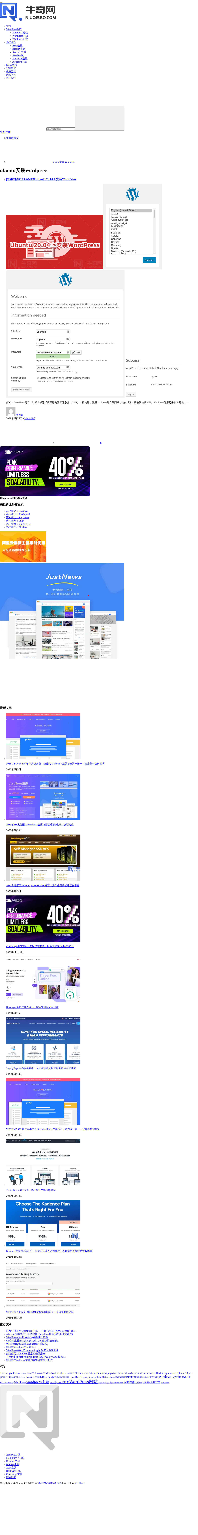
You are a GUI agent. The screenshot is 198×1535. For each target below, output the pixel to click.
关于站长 (11, 78)
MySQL (55, 1376)
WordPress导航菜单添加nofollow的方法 (27, 1343)
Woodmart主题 (20, 58)
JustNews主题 (19, 61)
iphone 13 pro (184, 1373)
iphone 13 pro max (9, 1376)
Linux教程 (11, 65)
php (86, 1377)
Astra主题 (17, 45)
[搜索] (99, 118)
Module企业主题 (15, 1458)
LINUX (45, 1376)
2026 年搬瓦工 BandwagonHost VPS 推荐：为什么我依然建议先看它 (42, 885)
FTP (94, 1373)
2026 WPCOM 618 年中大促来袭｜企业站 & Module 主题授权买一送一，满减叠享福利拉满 (55, 763)
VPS (156, 1377)
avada (39, 1373)
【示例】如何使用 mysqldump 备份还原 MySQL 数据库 (35, 1356)
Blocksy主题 (18, 48)
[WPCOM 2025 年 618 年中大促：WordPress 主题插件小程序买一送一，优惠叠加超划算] (43, 1123)
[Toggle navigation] (1, 2)
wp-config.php (105, 1382)
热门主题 (11, 42)
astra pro (24, 1373)
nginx (71, 1377)
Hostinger (160, 1373)
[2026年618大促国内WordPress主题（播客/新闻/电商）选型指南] (43, 819)
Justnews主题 (13, 1454)
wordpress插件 (59, 1382)
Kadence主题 (19, 52)
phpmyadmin (95, 1377)
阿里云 (156, 1382)
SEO (104, 1377)
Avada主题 (18, 55)
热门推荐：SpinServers (18, 524)
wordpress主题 (37, 1382)
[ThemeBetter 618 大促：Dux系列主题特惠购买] (43, 1184)
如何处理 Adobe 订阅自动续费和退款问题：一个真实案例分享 (39, 1312)
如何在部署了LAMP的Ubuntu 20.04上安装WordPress (41, 179)
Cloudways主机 (14, 1474)
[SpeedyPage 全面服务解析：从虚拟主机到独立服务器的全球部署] (43, 1063)
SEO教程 (11, 68)
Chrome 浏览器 (68, 1373)
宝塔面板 (130, 1382)
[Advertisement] (93, 681)
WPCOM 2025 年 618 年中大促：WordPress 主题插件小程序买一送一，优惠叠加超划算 (53, 1129)
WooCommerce (6, 1382)
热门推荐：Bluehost (16, 527)
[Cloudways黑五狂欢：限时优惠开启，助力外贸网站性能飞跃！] (43, 941)
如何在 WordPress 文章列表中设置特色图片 (29, 1360)
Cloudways (79, 1373)
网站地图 (11, 1477)
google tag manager (146, 1373)
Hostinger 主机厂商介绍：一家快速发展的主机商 (32, 1007)
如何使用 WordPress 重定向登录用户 (25, 1353)
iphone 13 (170, 1373)
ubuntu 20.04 (142, 1377)
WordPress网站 (83, 1381)
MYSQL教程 (64, 1377)
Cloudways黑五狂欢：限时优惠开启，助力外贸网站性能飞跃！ (40, 946)
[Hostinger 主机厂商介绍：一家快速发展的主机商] (43, 1002)
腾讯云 (139, 1382)
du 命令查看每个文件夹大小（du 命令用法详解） (32, 1340)
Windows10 (167, 1377)
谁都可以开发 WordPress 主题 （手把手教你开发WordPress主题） (41, 1330)
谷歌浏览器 (148, 1382)
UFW (152, 1377)
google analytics (129, 1373)
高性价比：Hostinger (17, 511)
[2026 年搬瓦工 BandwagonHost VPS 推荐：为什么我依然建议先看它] (43, 880)
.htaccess (3, 1373)
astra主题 (32, 1373)
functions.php (104, 1373)
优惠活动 (11, 71)
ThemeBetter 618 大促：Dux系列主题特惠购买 (30, 1190)
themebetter (110, 1377)
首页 (8, 26)
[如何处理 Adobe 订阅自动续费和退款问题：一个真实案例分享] (43, 1306)
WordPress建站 (20, 32)
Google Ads (116, 1373)
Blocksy (47, 1373)
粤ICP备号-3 (50, 1483)
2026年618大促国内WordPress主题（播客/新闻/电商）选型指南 (40, 824)
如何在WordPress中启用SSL (21, 1347)
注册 (8, 132)
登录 (2, 132)
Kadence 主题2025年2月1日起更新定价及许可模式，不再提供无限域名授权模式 (49, 1251)
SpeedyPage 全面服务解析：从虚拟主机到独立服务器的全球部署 (41, 1068)
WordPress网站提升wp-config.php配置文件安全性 (32, 1350)
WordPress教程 (14, 29)
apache (12, 1373)
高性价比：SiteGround (18, 514)
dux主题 (88, 1373)
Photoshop (79, 1377)
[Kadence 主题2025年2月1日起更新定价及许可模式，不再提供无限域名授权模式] (43, 1245)
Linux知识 (29, 418)
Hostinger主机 (13, 1471)
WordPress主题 (20, 35)
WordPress (20, 1382)
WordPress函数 (20, 39)
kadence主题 (33, 1377)
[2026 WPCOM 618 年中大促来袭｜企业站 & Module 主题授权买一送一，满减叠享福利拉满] (43, 758)
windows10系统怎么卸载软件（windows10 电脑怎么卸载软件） (40, 1334)
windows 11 (182, 1376)
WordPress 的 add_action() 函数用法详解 (27, 1337)
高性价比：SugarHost (17, 517)
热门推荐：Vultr (15, 520)
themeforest (121, 1377)
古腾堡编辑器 (118, 1382)
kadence (22, 1377)
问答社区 (11, 74)
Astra (18, 1373)
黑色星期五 (165, 1382)
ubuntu (131, 1376)
